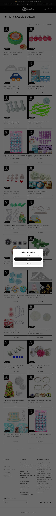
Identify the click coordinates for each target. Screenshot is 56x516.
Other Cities (28, 263)
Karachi (28, 259)
